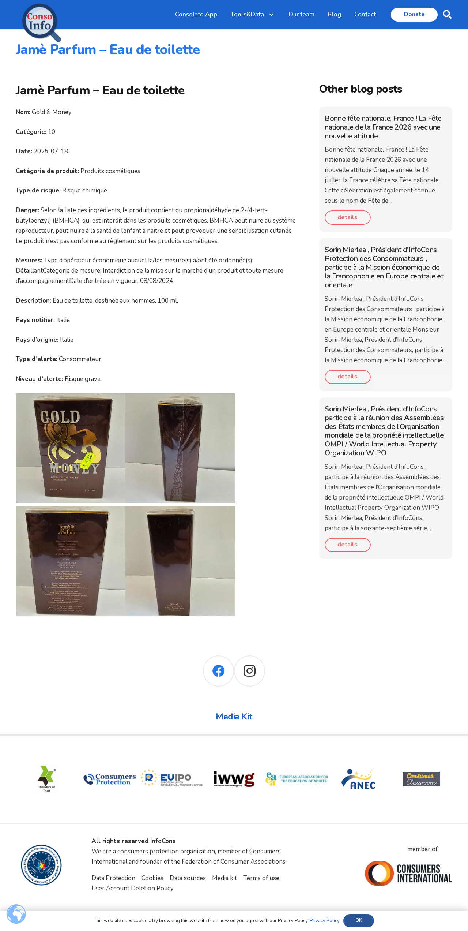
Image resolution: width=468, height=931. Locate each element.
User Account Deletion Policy (132, 888)
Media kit (224, 878)
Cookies (152, 878)
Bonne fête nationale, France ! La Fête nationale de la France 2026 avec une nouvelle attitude (383, 127)
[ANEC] (359, 753)
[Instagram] (249, 671)
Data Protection (113, 878)
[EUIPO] (172, 753)
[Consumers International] (408, 873)
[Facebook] (218, 671)
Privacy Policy (325, 920)
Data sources (188, 878)
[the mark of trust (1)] (47, 753)
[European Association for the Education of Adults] (296, 753)
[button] (447, 14)
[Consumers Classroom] (421, 753)
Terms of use (261, 878)
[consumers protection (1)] (109, 753)
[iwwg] (234, 753)
